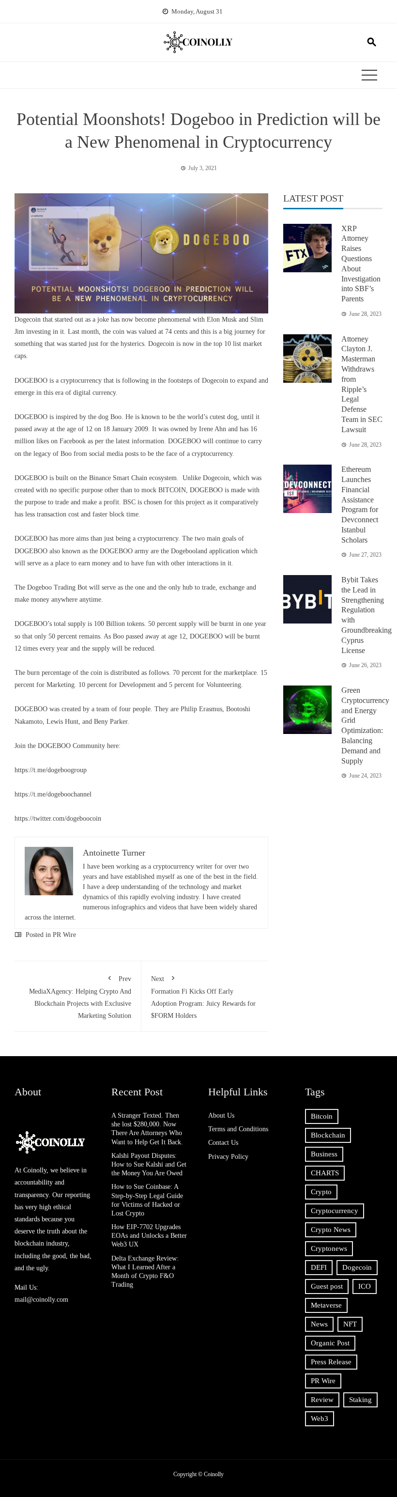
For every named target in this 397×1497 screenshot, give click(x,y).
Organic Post (330, 1343)
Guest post (327, 1286)
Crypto (321, 1192)
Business (324, 1154)
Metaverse (326, 1305)
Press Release (331, 1362)
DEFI (319, 1267)
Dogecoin (357, 1267)
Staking (360, 1399)
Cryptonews (329, 1248)
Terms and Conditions (238, 1129)
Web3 (319, 1418)
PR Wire (64, 934)
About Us (221, 1115)
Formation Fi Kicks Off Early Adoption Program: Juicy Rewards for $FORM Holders (203, 997)
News (319, 1324)
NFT (350, 1324)
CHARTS (325, 1173)
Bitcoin (322, 1116)
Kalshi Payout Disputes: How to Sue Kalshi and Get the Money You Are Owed (148, 1164)
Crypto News (331, 1229)
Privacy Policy (228, 1156)
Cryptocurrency (334, 1211)
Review (322, 1399)
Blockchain (328, 1135)
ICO (364, 1286)
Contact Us (223, 1142)
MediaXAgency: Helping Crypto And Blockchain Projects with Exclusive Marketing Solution (80, 997)
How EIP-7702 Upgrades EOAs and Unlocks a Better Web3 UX (149, 1235)
